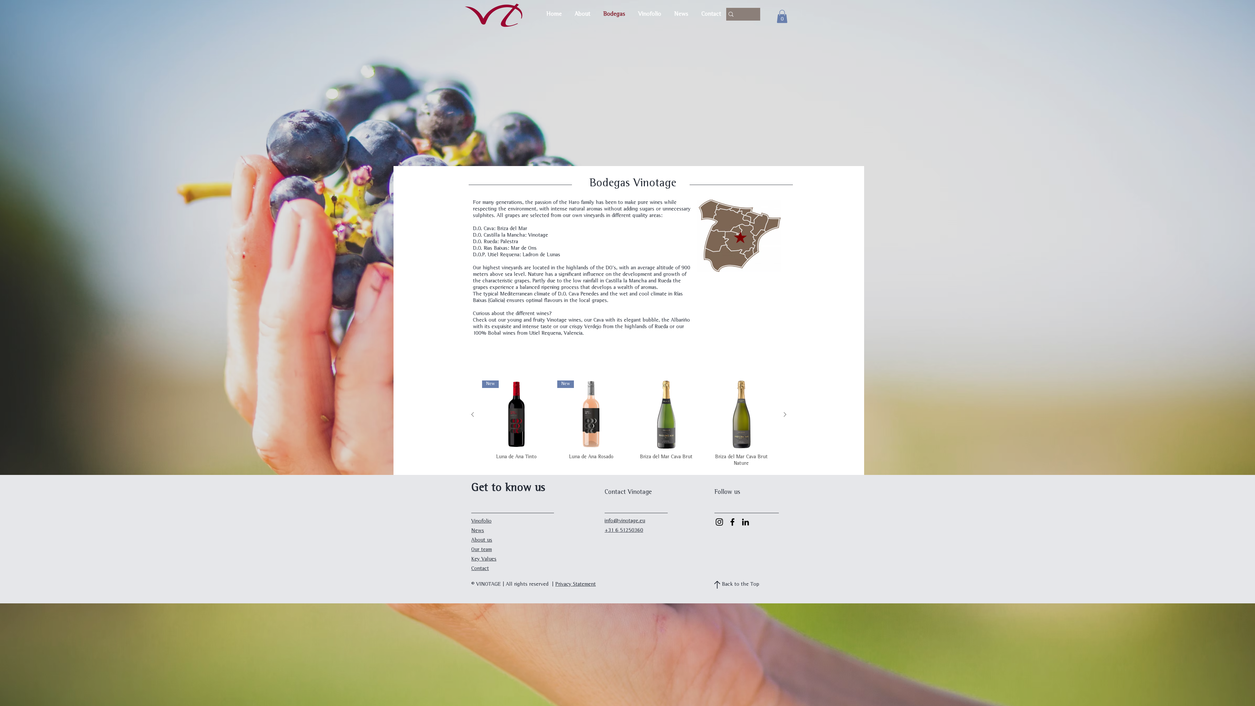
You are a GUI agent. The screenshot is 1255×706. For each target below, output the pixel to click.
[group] (629, 424)
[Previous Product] (473, 414)
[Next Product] (785, 414)
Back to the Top (740, 584)
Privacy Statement (575, 584)
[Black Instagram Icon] (719, 522)
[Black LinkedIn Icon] (745, 522)
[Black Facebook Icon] (732, 522)
